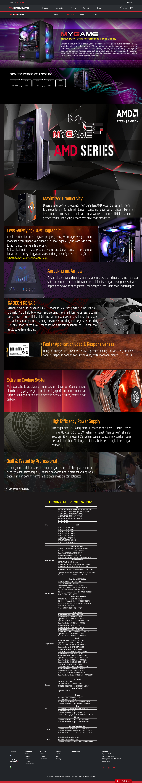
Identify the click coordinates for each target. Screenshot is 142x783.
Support (86, 8)
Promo (73, 8)
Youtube (42, 756)
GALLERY (96, 15)
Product (45, 8)
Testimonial (43, 759)
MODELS (57, 15)
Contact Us (129, 2)
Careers (27, 759)
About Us (13, 2)
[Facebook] (17, 2)
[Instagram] (20, 2)
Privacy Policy (29, 764)
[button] (131, 8)
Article (42, 754)
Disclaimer (28, 761)
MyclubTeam (91, 776)
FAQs (57, 756)
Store (99, 8)
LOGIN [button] (125, 8)
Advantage (60, 8)
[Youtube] (23, 2)
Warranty (58, 759)
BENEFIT (83, 15)
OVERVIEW (70, 15)
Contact (27, 756)
